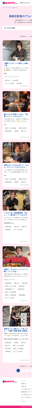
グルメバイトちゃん (7, 7)
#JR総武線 (8, 229)
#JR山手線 (15, 80)
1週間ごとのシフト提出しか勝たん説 (16, 64)
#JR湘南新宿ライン (10, 289)
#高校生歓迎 (8, 131)
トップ (23, 380)
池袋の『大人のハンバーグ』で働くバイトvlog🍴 (16, 270)
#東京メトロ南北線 (18, 348)
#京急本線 (19, 83)
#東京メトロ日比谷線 (10, 128)
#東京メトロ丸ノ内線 (10, 286)
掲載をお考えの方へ (25, 2)
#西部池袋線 (22, 295)
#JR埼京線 (21, 286)
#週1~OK (7, 80)
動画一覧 (23, 383)
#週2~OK (23, 131)
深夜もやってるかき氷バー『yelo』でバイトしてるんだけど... (16, 166)
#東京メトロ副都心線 (10, 295)
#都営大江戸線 (22, 128)
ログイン (23, 401)
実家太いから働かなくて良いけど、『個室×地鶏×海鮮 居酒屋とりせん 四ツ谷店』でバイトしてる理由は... (16, 330)
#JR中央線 (8, 348)
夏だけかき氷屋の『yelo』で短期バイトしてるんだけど (16, 115)
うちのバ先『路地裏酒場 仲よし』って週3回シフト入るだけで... (16, 214)
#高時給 (16, 131)
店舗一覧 (23, 386)
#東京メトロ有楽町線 (10, 292)
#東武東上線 (21, 289)
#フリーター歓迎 (9, 83)
